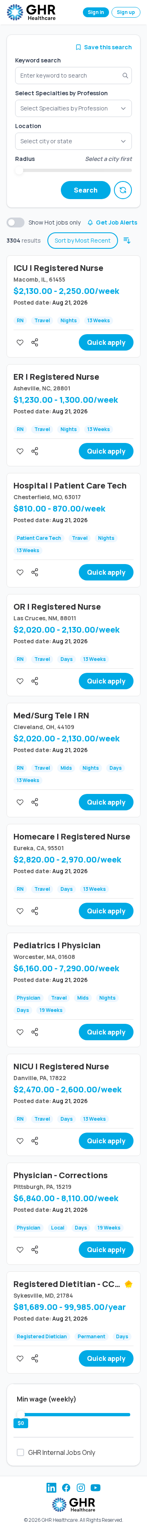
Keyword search (38, 60)
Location (28, 126)
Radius (25, 159)
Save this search (108, 47)
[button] (73, 141)
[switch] (15, 222)
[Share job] (34, 342)
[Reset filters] (123, 190)
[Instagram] (81, 1488)
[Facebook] (66, 1488)
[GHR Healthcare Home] (31, 12)
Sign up (126, 12)
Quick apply (106, 342)
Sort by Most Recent (83, 240)
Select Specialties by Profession (61, 93)
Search (86, 190)
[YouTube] (95, 1488)
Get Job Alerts (116, 222)
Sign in (96, 12)
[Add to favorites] (20, 342)
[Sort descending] (127, 240)
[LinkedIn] (51, 1488)
